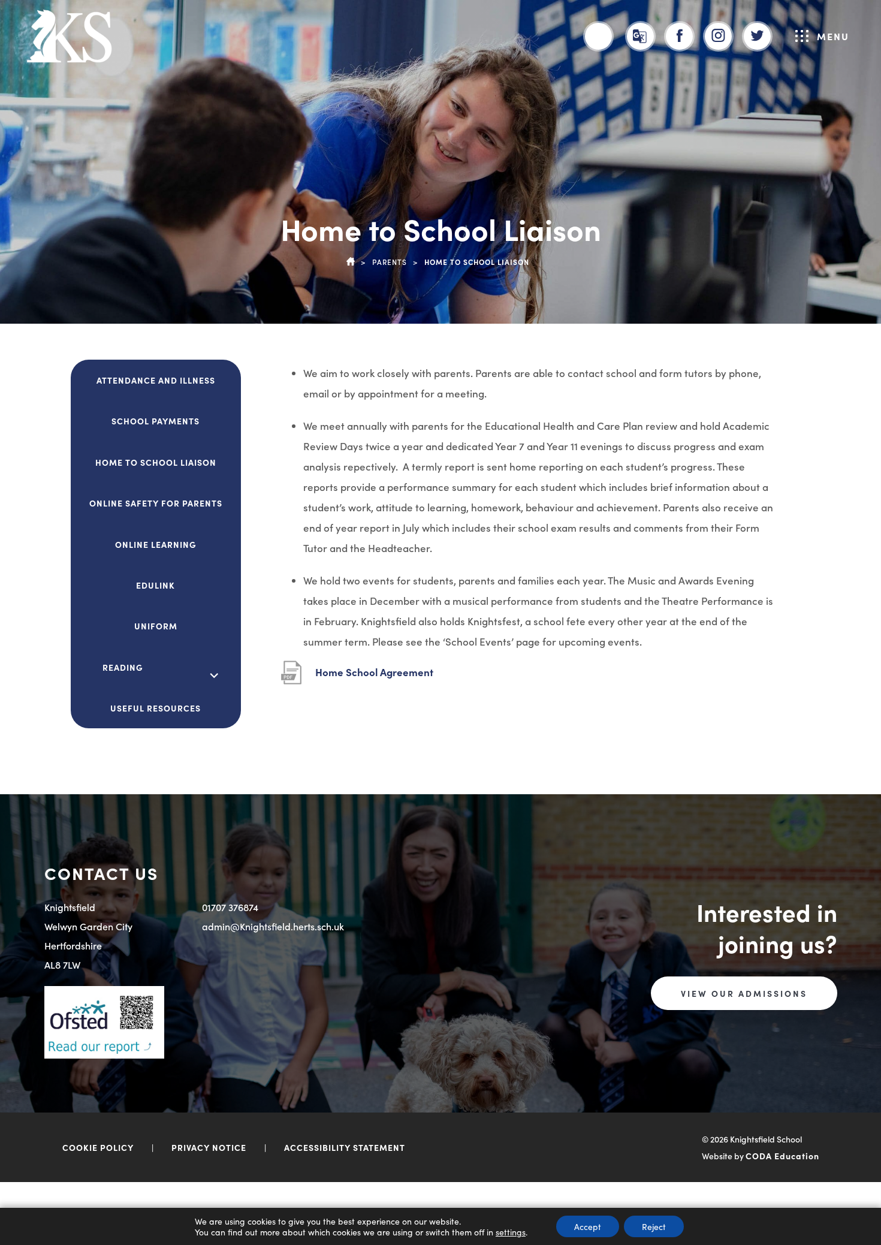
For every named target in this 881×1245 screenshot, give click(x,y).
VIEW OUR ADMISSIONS (744, 993)
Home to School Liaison (155, 462)
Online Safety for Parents (155, 503)
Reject (654, 1226)
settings (511, 1231)
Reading (122, 667)
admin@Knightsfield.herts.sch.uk (273, 926)
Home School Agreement (374, 677)
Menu (833, 36)
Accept (587, 1226)
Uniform (155, 626)
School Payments (155, 421)
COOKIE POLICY (98, 1147)
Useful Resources (155, 708)
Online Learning (156, 544)
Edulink (155, 585)
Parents (389, 262)
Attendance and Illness (155, 380)
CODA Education (782, 1156)
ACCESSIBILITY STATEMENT (344, 1147)
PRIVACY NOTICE (208, 1147)
